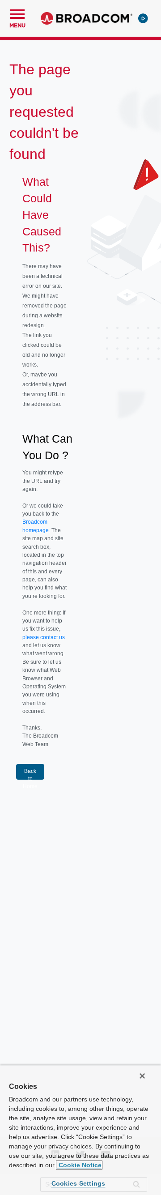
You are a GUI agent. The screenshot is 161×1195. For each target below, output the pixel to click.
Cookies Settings (78, 1183)
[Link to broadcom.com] (86, 18)
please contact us (43, 637)
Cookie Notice (79, 1165)
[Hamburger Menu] (17, 13)
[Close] (142, 1076)
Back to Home (30, 774)
